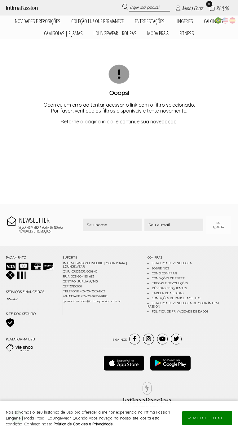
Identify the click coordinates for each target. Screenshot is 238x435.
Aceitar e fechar (207, 418)
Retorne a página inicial (87, 121)
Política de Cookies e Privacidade (83, 423)
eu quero (218, 225)
